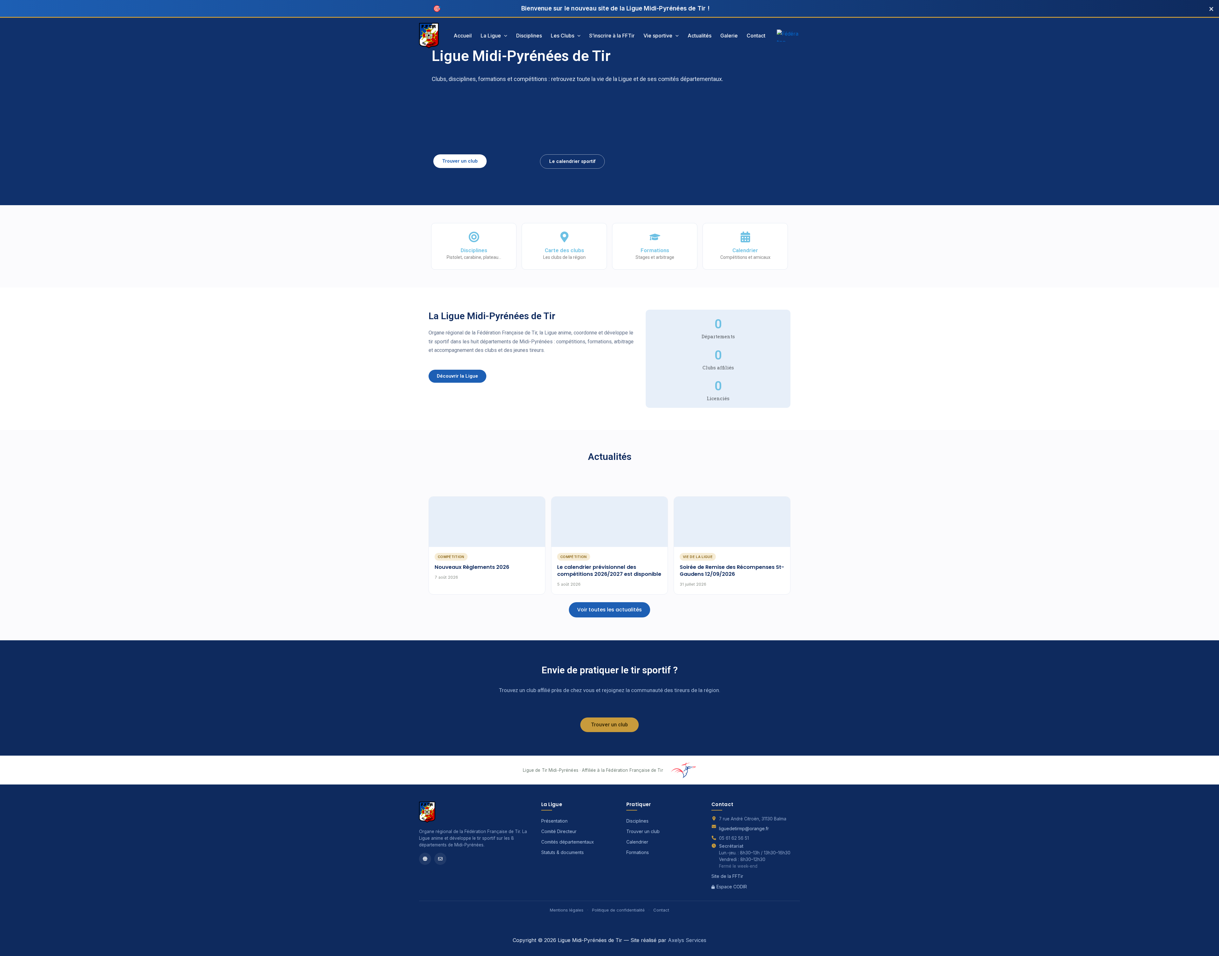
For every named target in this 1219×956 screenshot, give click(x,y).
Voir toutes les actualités (609, 609)
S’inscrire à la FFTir (612, 35)
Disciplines (529, 35)
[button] (504, 35)
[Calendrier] (745, 237)
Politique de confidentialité (618, 909)
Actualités (699, 35)
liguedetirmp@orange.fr (744, 828)
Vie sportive (657, 35)
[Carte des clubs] (564, 237)
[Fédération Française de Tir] (788, 36)
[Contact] (440, 859)
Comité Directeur (558, 831)
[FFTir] (425, 859)
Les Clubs (562, 35)
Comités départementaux (567, 842)
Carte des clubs (564, 250)
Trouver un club (643, 831)
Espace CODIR (731, 886)
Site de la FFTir (727, 876)
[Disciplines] (474, 237)
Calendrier (745, 250)
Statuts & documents (562, 852)
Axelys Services (687, 940)
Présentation (554, 821)
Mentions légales (566, 909)
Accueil (463, 35)
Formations (655, 250)
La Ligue (491, 35)
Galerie (729, 35)
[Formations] (654, 237)
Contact (756, 35)
